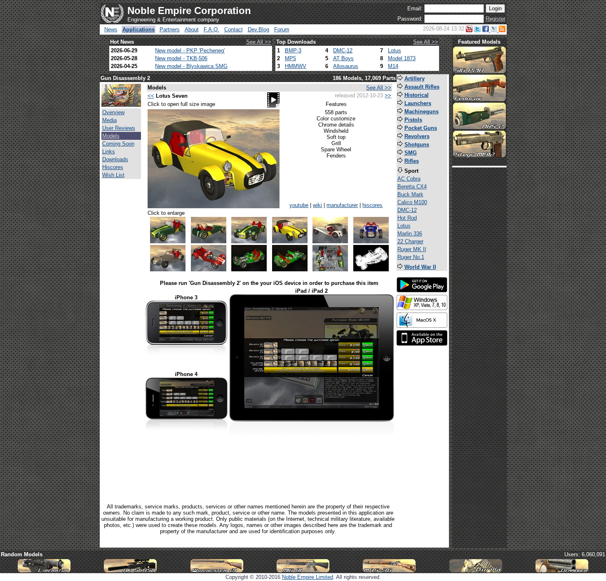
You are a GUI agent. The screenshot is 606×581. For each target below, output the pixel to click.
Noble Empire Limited (307, 577)
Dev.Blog (258, 29)
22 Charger (410, 241)
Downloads (115, 159)
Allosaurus (345, 66)
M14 (393, 66)
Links (108, 151)
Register (495, 19)
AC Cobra (408, 179)
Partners (170, 29)
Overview (113, 112)
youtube (298, 205)
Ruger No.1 (410, 257)
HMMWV (295, 66)
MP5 (290, 58)
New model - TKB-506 (181, 58)
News (110, 29)
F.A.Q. (211, 29)
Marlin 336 (409, 234)
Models (111, 136)
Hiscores (112, 167)
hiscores (372, 205)
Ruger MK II (411, 249)
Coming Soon (118, 144)
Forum (281, 29)
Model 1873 (402, 58)
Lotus (394, 50)
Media (109, 120)
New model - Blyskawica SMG (191, 66)
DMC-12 (342, 50)
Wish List (113, 175)
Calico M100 (412, 202)
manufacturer (342, 205)
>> (388, 95)
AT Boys (343, 58)
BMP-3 (293, 50)
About (192, 29)
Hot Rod (407, 218)
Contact (233, 29)
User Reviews (118, 128)
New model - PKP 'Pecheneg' (190, 50)
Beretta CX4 (412, 186)
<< (151, 96)
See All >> (258, 42)
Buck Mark (410, 194)
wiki (317, 205)
